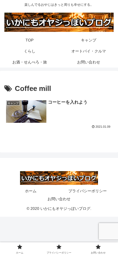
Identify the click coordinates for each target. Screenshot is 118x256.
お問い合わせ (59, 199)
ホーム (30, 191)
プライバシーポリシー (87, 191)
